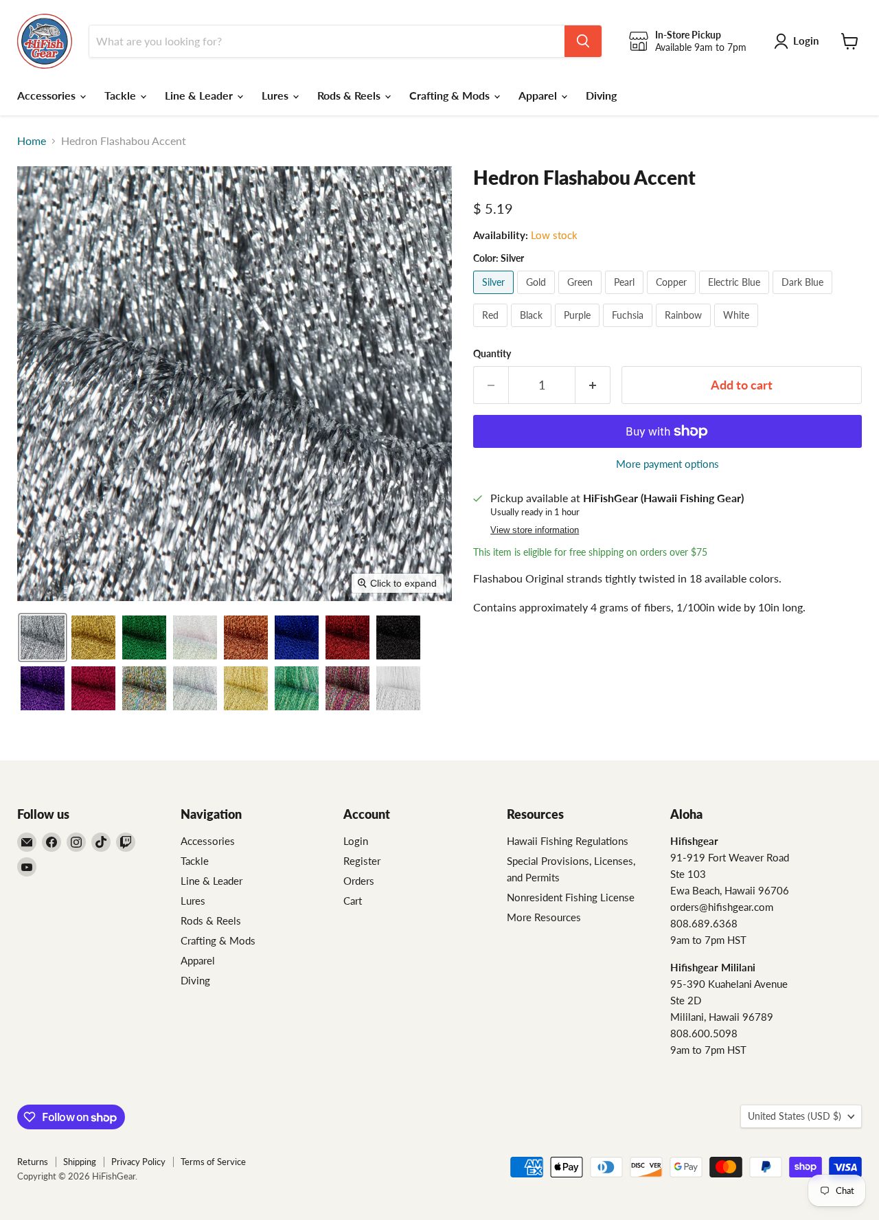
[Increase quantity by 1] (592, 385)
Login (355, 841)
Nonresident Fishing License (571, 897)
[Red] (492, 329)
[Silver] (495, 296)
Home (31, 141)
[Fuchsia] (629, 329)
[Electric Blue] (736, 296)
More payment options (667, 464)
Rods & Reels (350, 95)
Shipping (79, 1161)
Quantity (492, 353)
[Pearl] (626, 296)
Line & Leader (200, 95)
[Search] (583, 41)
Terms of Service (213, 1161)
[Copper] (673, 296)
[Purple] (579, 329)
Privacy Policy (138, 1161)
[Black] (533, 329)
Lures (276, 95)
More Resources (544, 917)
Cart (352, 900)
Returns (32, 1161)
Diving (601, 95)
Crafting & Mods (450, 95)
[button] (42, 637)
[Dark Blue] (804, 296)
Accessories (47, 95)
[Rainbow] (685, 329)
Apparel (539, 95)
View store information (534, 530)
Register (361, 861)
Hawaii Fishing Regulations (567, 841)
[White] (738, 329)
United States (794, 1116)
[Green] (581, 296)
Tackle (121, 95)
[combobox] (326, 41)
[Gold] (537, 296)
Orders (358, 880)
